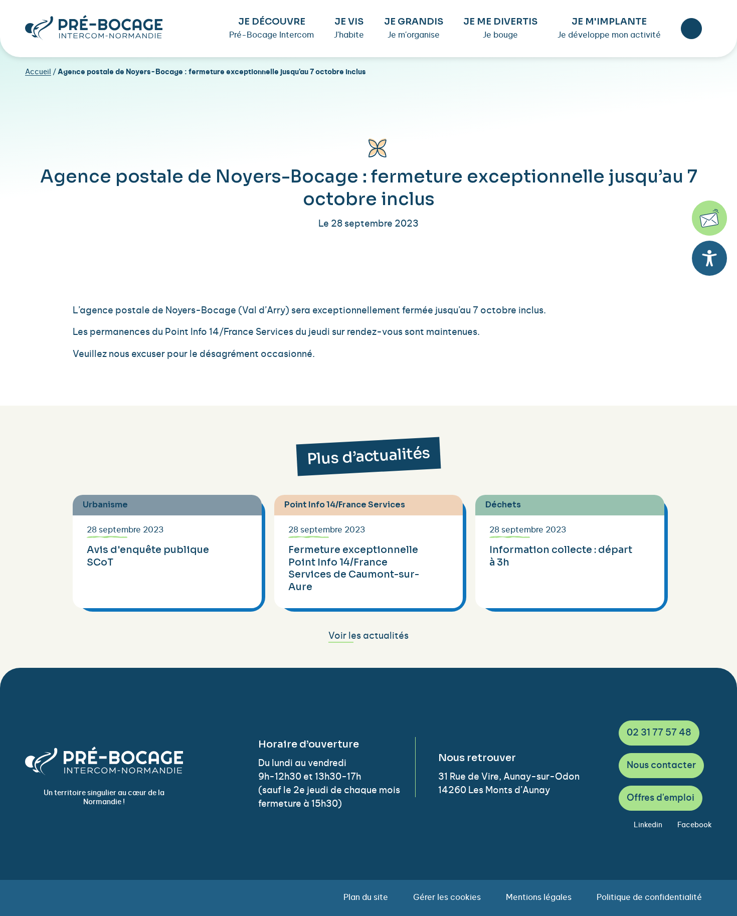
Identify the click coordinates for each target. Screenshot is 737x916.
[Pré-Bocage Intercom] (93, 27)
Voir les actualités (368, 636)
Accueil (38, 72)
